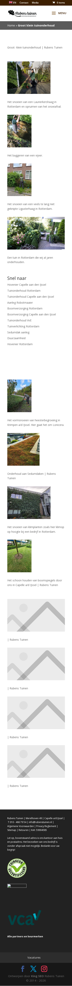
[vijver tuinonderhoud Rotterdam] (36, 131)
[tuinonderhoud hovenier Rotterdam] (36, 233)
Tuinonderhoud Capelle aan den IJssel (30, 296)
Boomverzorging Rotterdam (24, 308)
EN (14, 2)
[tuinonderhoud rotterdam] (36, 77)
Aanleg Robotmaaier (20, 302)
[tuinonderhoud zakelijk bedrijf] (36, 502)
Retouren (24, 830)
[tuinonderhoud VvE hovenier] (36, 179)
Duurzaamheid (16, 338)
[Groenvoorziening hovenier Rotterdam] (36, 396)
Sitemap (11, 830)
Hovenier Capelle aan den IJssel (26, 284)
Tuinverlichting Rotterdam (23, 326)
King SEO (37, 976)
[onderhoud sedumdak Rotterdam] (36, 449)
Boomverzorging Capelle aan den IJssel (31, 314)
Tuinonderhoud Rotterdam (24, 290)
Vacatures (34, 957)
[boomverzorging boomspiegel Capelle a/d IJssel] (36, 556)
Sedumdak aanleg (18, 332)
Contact (24, 3)
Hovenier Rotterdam (20, 344)
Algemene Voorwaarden (20, 826)
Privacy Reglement (46, 826)
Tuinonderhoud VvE (19, 320)
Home (11, 25)
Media (35, 3)
